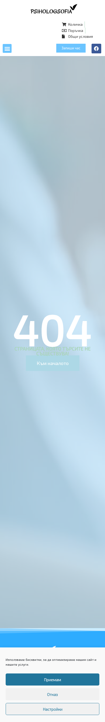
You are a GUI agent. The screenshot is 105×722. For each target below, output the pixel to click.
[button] (7, 48)
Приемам (52, 679)
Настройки (52, 709)
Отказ (52, 694)
